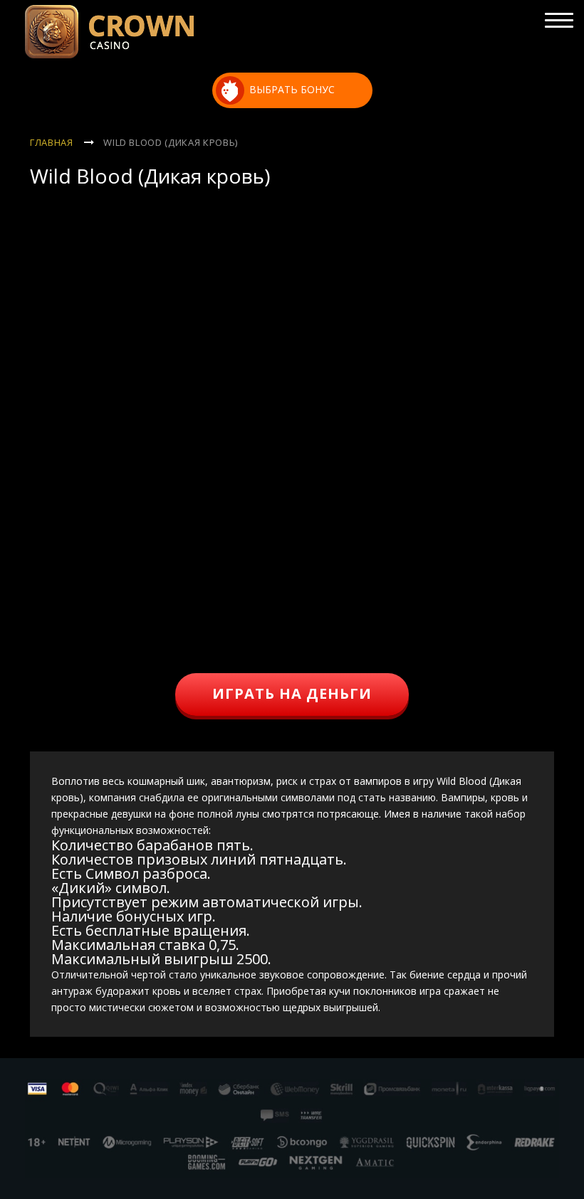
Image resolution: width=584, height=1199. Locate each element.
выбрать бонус (292, 89)
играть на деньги (292, 693)
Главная (51, 142)
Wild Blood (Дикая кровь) (170, 142)
